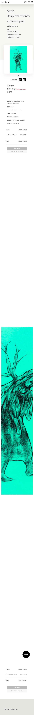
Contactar (17, 148)
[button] (18, 75)
